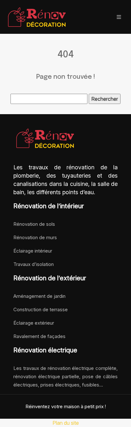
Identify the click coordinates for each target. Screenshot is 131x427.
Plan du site (65, 423)
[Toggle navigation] (119, 17)
